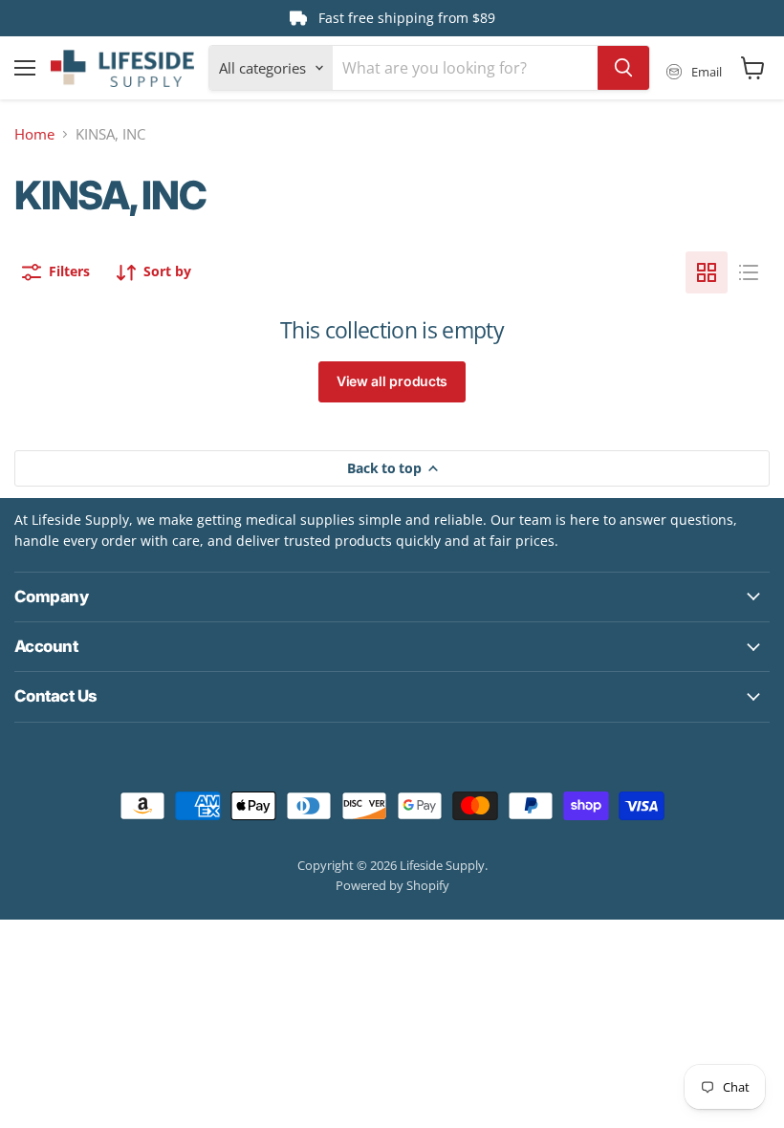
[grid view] (707, 272)
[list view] (749, 272)
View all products (392, 381)
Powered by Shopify (392, 885)
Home (34, 134)
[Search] (623, 68)
